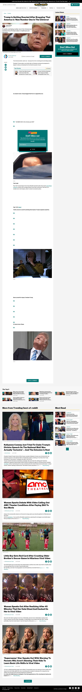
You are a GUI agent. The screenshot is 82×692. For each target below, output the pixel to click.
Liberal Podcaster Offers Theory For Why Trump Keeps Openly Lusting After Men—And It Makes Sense (72, 393)
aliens (19, 207)
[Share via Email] (6, 70)
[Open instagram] (79, 688)
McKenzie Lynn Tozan (9, 510)
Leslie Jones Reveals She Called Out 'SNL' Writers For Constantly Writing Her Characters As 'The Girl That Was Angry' (40, 1)
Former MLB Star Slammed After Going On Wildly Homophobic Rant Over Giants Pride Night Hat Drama (44, 74)
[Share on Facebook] (6, 65)
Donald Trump (69, 419)
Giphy (14, 180)
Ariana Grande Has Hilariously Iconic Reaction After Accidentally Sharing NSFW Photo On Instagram (72, 416)
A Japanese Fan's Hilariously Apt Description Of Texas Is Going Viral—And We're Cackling (72, 430)
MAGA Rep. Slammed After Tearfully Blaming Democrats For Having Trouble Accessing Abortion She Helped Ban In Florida (45, 393)
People (67, 16)
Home (5, 13)
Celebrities (68, 412)
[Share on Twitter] (6, 67)
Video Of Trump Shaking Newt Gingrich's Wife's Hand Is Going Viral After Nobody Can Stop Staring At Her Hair (72, 423)
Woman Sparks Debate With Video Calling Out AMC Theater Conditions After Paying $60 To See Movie (27, 505)
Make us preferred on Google (10, 4)
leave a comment (45, 56)
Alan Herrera (7, 453)
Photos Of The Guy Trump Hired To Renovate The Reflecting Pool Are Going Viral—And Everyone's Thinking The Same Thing (45, 399)
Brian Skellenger (13, 55)
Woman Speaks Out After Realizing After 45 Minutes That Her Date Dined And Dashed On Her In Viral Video (26, 609)
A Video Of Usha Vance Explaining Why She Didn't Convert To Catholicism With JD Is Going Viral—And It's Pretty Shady (72, 20)
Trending (9, 13)
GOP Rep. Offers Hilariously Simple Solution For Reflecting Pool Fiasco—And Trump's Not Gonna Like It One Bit (72, 437)
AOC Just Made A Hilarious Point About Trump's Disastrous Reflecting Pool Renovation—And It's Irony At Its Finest (19, 399)
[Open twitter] (73, 688)
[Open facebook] (70, 688)
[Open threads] (76, 688)
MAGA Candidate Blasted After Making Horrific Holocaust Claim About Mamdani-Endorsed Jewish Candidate (72, 27)
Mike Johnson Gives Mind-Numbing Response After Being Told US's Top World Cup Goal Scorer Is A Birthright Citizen (18, 393)
